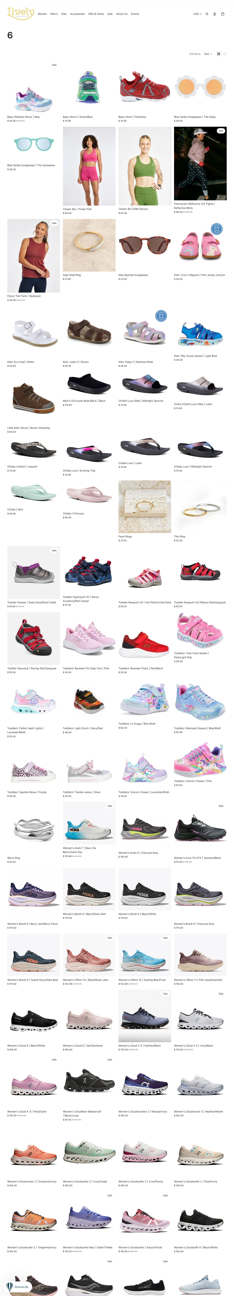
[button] (208, 54)
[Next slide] (165, 87)
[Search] (207, 14)
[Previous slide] (123, 87)
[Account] (215, 14)
